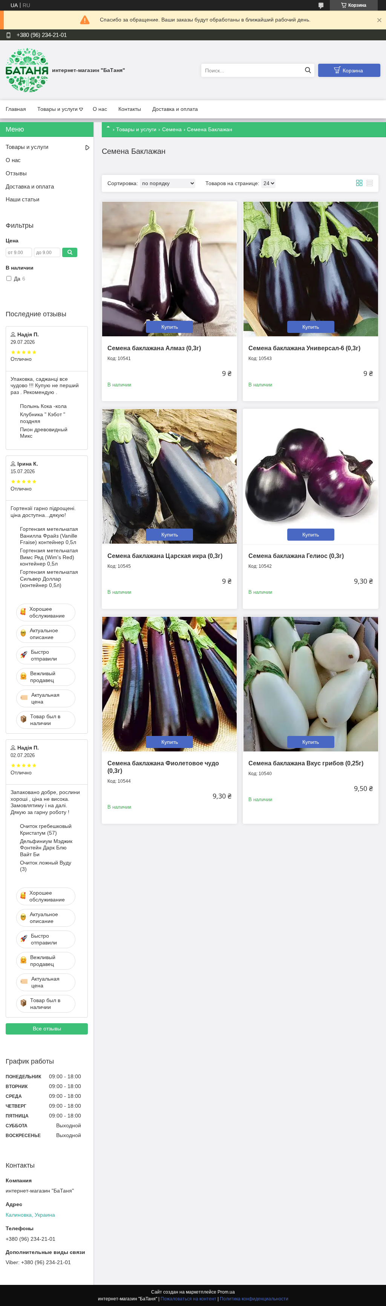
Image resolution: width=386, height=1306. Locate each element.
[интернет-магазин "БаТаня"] (27, 70)
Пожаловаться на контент (188, 1298)
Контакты (129, 109)
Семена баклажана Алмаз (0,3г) (154, 348)
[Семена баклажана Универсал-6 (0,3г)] (310, 269)
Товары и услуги (57, 109)
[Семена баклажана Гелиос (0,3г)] (310, 476)
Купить (169, 327)
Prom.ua (226, 1292)
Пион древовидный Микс (43, 432)
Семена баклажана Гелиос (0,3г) (296, 556)
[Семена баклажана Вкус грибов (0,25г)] (310, 684)
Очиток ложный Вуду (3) (45, 866)
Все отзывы (47, 1028)
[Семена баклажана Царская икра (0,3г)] (169, 476)
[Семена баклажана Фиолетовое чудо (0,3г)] (169, 684)
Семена (172, 129)
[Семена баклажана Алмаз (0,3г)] (169, 269)
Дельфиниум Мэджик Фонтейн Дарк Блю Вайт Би (46, 847)
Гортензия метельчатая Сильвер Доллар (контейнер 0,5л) (49, 578)
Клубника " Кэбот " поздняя (42, 417)
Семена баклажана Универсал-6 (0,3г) (304, 348)
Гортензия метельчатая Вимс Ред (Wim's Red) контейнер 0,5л (49, 557)
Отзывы (16, 173)
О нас (100, 109)
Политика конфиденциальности (254, 1298)
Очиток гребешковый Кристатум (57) (46, 829)
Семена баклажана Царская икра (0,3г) (164, 556)
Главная (16, 109)
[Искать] (307, 70)
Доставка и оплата (175, 109)
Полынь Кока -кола (43, 406)
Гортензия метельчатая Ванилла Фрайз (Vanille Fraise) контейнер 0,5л (49, 535)
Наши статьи (22, 199)
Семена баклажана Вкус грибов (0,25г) (305, 763)
